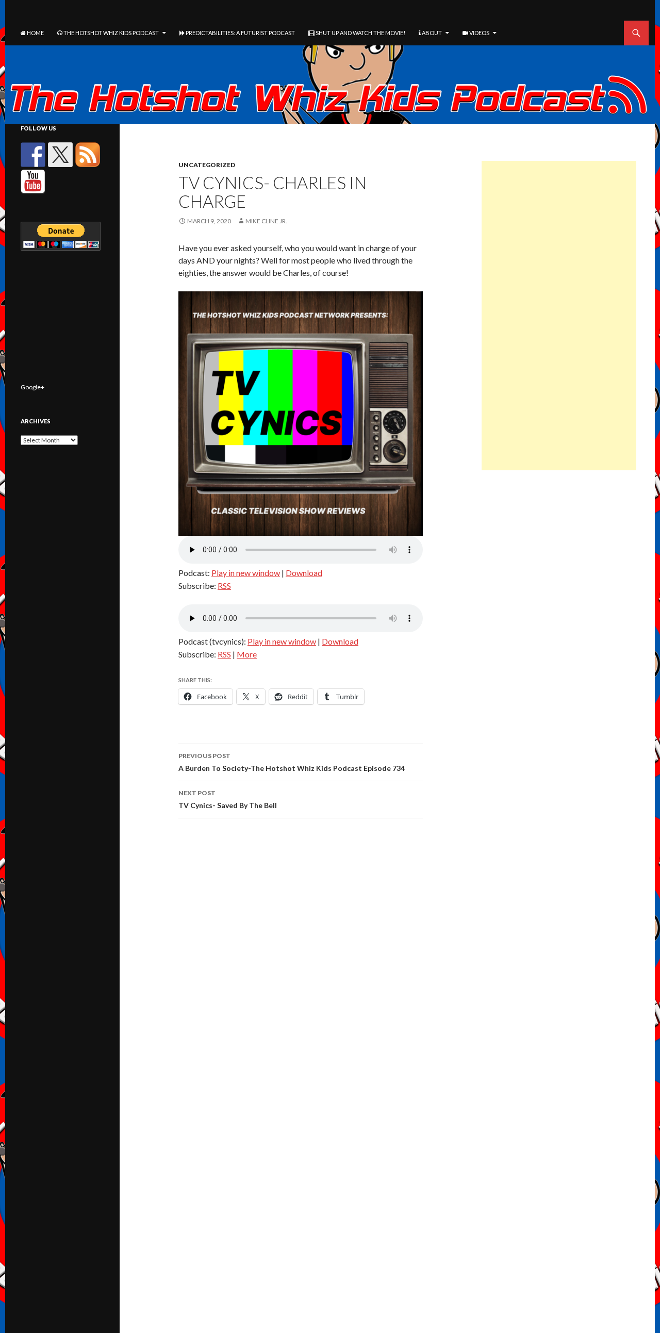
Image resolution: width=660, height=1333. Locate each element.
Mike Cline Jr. (266, 221)
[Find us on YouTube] (33, 182)
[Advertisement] (559, 315)
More (247, 654)
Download (304, 573)
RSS (224, 585)
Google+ (32, 387)
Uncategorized (206, 165)
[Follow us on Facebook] (33, 154)
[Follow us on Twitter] (60, 154)
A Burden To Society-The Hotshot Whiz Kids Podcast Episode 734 (291, 762)
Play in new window (245, 573)
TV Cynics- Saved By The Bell (227, 799)
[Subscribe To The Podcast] (87, 154)
